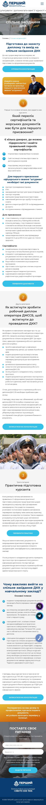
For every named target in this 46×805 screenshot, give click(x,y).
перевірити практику (23, 533)
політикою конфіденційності (21, 765)
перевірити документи (23, 284)
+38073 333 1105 (23, 791)
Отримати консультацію (23, 69)
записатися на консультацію (23, 427)
